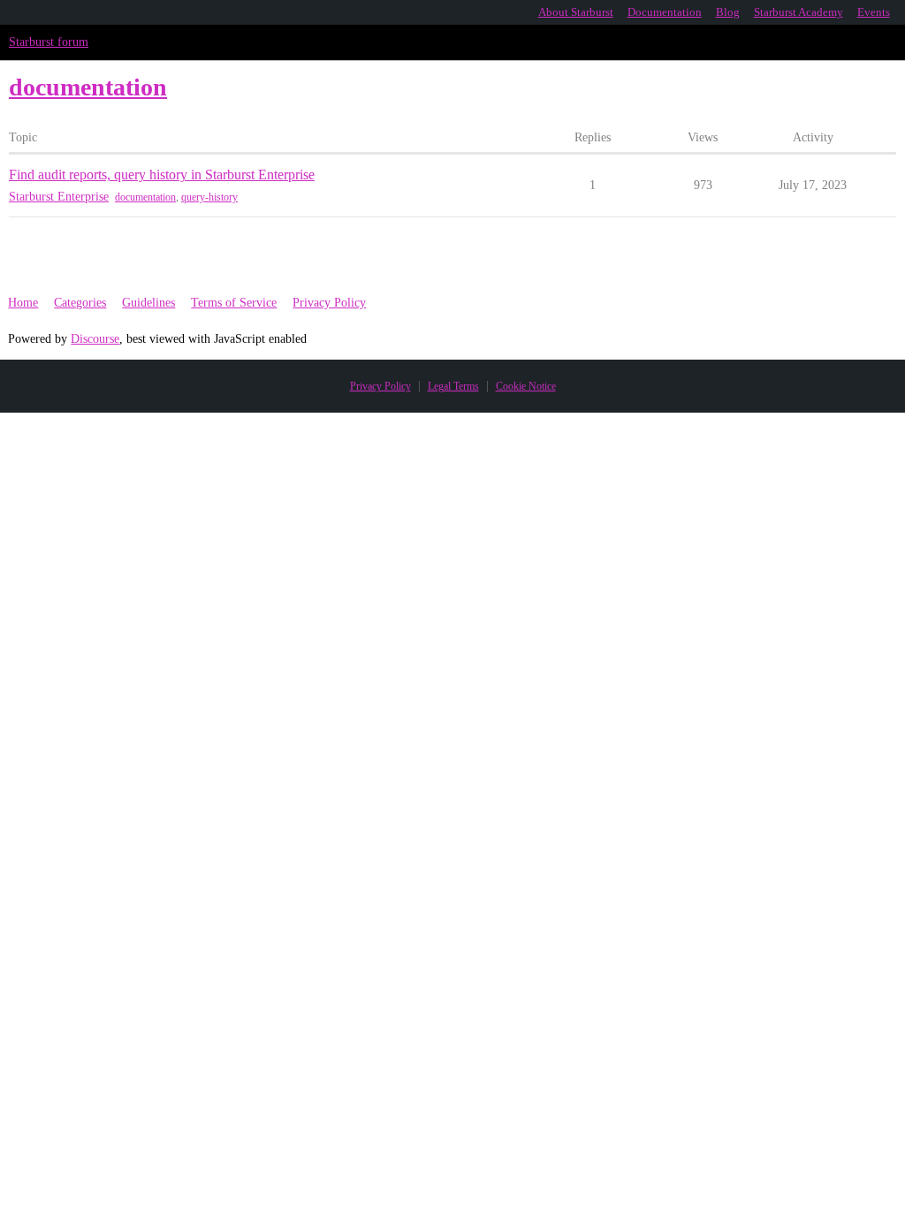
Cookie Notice (526, 386)
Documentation (664, 12)
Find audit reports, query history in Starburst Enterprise (162, 174)
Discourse (95, 338)
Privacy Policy (329, 302)
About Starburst (575, 12)
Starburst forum (48, 42)
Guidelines (148, 302)
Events (873, 12)
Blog (728, 12)
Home (23, 302)
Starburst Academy (798, 12)
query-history (209, 197)
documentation (145, 197)
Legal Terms (453, 386)
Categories (80, 302)
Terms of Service (234, 302)
